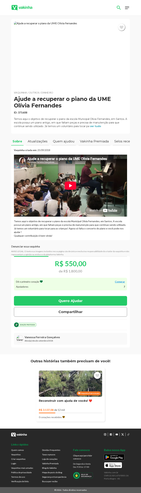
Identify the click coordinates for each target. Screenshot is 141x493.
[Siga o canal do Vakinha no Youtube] (116, 434)
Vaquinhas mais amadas (22, 468)
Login (13, 463)
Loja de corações (50, 459)
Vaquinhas (16, 454)
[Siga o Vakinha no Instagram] (105, 434)
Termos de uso (18, 477)
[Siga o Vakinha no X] (122, 434)
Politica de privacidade (21, 472)
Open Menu (127, 8)
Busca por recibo (49, 481)
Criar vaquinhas (18, 459)
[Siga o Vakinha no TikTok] (128, 434)
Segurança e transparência (54, 477)
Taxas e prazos (48, 454)
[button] (70, 55)
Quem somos (17, 450)
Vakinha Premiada (50, 463)
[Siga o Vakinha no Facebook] (111, 434)
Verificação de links (20, 481)
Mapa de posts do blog (52, 472)
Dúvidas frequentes (51, 450)
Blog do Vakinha (49, 468)
